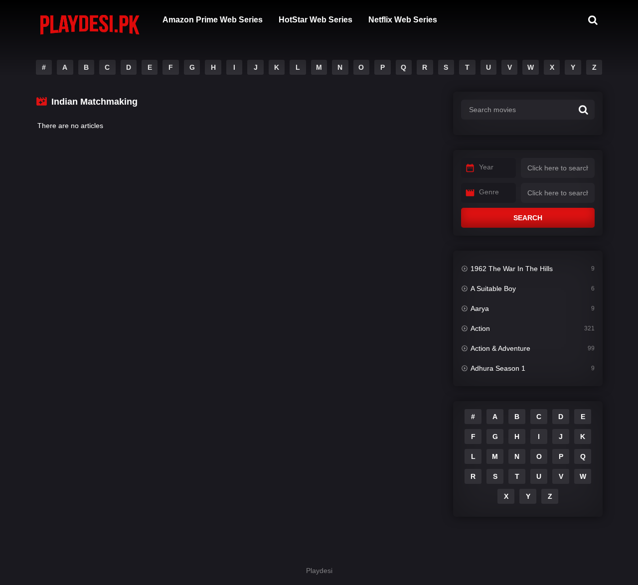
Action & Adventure (500, 348)
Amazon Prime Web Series (212, 19)
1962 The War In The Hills (512, 269)
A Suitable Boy (493, 288)
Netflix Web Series (402, 19)
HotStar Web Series (315, 19)
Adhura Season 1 (498, 368)
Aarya (480, 308)
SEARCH (527, 218)
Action (480, 328)
